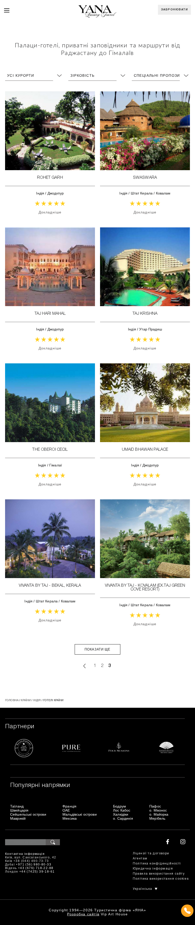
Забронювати (174, 9)
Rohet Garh (50, 178)
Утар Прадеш (150, 329)
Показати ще (97, 649)
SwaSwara (145, 178)
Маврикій (18, 818)
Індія (40, 193)
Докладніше (50, 212)
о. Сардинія (123, 818)
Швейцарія (19, 810)
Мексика (69, 818)
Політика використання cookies (161, 878)
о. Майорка (158, 814)
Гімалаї (55, 465)
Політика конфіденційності (157, 863)
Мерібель (157, 818)
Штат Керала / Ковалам (151, 193)
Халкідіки (120, 814)
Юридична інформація (153, 868)
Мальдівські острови (79, 814)
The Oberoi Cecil (50, 449)
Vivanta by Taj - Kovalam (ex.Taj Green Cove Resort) (145, 587)
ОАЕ (66, 810)
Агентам (140, 858)
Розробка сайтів (83, 914)
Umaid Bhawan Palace (145, 449)
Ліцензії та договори (151, 853)
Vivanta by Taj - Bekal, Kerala (50, 585)
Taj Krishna (145, 314)
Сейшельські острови (28, 814)
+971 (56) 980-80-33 (33, 864)
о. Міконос (158, 810)
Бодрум (119, 806)
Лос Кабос (121, 810)
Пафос (155, 806)
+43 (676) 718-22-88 (36, 868)
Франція (69, 806)
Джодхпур (55, 193)
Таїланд (17, 806)
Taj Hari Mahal (50, 314)
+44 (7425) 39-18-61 (37, 871)
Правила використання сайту (159, 873)
